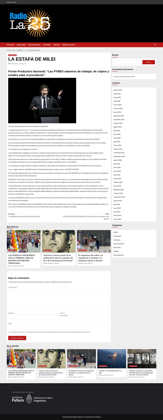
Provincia (10, 45)
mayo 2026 (117, 97)
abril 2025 (117, 141)
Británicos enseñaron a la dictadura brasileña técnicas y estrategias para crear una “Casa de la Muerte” (141, 373)
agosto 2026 (118, 90)
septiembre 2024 (119, 156)
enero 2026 (117, 112)
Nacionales (21, 45)
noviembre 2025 (119, 119)
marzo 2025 (117, 145)
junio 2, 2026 (87, 263)
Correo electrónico (64, 314)
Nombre (11, 313)
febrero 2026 (118, 108)
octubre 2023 (118, 193)
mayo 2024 (117, 171)
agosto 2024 (118, 160)
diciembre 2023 (119, 189)
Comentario (13, 287)
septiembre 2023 (119, 197)
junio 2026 (117, 93)
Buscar (115, 55)
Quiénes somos (68, 45)
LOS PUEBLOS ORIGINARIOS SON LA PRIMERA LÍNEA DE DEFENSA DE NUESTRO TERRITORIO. (21, 373)
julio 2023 (117, 204)
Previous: (24, 215)
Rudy (11, 63)
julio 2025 (117, 130)
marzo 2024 (117, 178)
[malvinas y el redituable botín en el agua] (111, 358)
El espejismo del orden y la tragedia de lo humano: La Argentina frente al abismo (90, 258)
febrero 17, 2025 (19, 63)
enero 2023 (117, 219)
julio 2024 (117, 163)
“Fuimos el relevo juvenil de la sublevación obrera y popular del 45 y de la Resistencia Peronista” (58, 258)
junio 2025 (117, 134)
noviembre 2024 (119, 152)
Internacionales (34, 45)
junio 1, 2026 (108, 375)
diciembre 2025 (119, 116)
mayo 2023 (117, 208)
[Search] (155, 44)
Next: (86, 216)
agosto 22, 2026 (18, 265)
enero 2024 (117, 186)
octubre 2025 (118, 123)
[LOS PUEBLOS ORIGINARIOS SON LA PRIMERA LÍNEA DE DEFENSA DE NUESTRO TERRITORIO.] (23, 241)
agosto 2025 (118, 127)
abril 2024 (117, 175)
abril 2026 (117, 101)
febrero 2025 (118, 149)
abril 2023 (117, 211)
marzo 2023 (117, 215)
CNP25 (116, 232)
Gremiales (47, 45)
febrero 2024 (118, 182)
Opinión (56, 45)
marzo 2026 (117, 104)
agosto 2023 (118, 200)
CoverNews (87, 417)
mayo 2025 (117, 138)
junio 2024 (117, 167)
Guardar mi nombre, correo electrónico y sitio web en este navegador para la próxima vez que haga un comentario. (50, 332)
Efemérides (117, 236)
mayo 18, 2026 (138, 377)
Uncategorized (12, 55)
